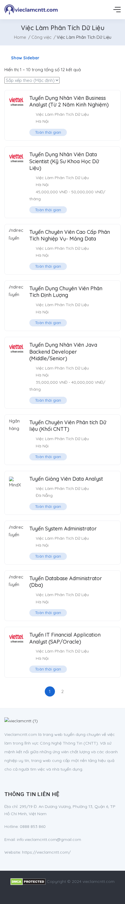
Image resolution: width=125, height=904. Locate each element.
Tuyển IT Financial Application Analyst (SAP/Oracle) (65, 638)
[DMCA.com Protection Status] (28, 881)
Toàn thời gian (48, 132)
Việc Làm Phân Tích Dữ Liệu (62, 114)
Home (20, 37)
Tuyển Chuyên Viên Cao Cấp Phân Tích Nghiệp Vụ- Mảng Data (69, 235)
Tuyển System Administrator (63, 528)
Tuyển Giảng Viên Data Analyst (66, 478)
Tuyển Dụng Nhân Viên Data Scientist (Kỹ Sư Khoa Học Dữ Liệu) (64, 161)
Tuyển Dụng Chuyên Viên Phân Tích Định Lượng (65, 291)
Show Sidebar (24, 57)
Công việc (41, 37)
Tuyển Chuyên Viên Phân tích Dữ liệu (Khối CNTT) (67, 425)
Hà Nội (42, 121)
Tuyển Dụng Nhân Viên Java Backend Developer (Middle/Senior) (63, 351)
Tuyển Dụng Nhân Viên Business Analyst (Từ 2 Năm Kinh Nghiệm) (69, 101)
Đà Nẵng (44, 495)
